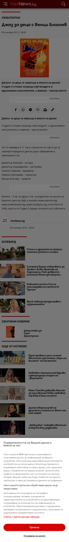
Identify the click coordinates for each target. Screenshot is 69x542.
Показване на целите (34, 535)
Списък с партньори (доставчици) (22, 516)
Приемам (34, 527)
